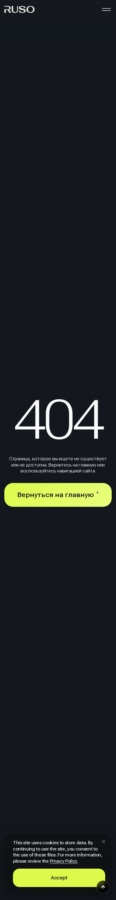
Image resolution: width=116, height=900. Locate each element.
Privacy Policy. (64, 861)
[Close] (103, 841)
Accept (59, 878)
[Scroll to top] (103, 887)
